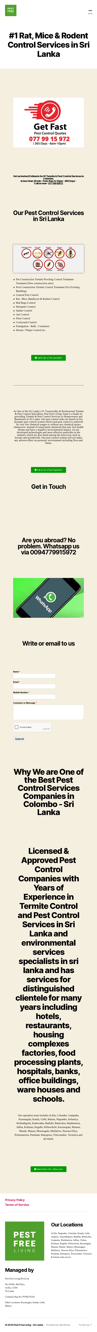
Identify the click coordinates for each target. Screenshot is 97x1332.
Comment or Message (25, 703)
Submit (19, 739)
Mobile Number (21, 692)
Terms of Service (17, 1205)
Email (16, 682)
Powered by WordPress (58, 1325)
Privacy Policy (15, 1200)
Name (16, 671)
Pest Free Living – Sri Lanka (28, 1325)
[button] (48, 358)
